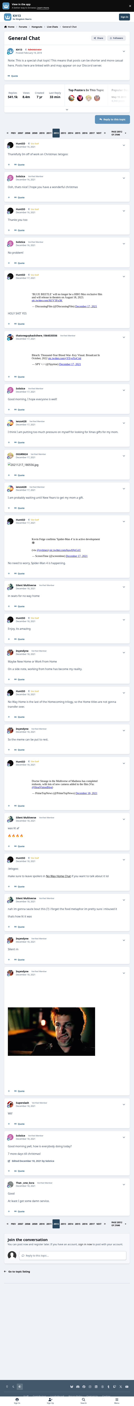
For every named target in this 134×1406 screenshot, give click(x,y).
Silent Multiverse (26, 585)
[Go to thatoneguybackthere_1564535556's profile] (10, 337)
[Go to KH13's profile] (10, 51)
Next (98, 133)
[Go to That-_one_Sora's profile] (10, 1184)
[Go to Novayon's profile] (80, 98)
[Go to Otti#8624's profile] (88, 98)
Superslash (22, 1102)
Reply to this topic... (37, 1255)
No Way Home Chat (58, 876)
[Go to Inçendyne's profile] (97, 98)
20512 (56, 133)
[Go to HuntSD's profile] (10, 145)
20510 (41, 133)
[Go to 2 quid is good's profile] (71, 98)
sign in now (85, 1244)
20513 (63, 133)
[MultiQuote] (9, 165)
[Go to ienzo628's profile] (10, 423)
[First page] (7, 133)
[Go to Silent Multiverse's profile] (10, 587)
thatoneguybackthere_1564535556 (36, 335)
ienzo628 (21, 421)
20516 (84, 133)
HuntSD (20, 143)
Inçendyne (22, 650)
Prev (13, 133)
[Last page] (104, 133)
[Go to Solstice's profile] (10, 178)
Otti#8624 (22, 454)
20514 (70, 133)
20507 (20, 133)
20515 (77, 133)
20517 (92, 133)
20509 (34, 133)
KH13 (19, 49)
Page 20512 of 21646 (116, 133)
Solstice (20, 176)
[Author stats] (124, 51)
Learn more (6, 6)
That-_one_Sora (25, 1182)
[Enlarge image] (23, 465)
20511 (49, 133)
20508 (27, 133)
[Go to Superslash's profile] (10, 1104)
